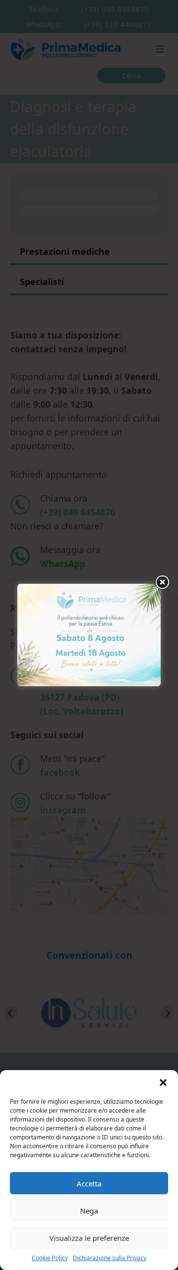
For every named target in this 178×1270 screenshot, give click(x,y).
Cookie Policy (50, 1258)
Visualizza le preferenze (89, 1238)
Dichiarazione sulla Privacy (109, 1258)
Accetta (89, 1183)
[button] (163, 1082)
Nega (89, 1211)
